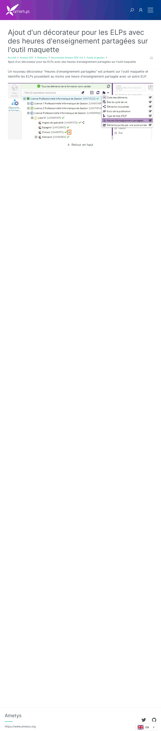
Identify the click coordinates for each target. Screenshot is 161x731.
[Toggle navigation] (150, 10)
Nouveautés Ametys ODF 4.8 (67, 57)
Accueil (12, 57)
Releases (42, 57)
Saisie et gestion (96, 57)
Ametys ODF (27, 57)
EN (147, 727)
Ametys (20, 720)
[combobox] (146, 727)
